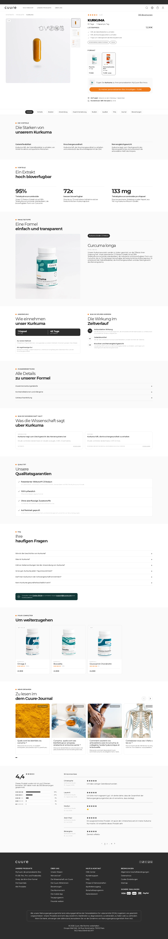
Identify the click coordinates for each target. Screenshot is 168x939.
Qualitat (105, 112)
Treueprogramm (57, 898)
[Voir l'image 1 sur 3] (75, 22)
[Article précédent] (144, 698)
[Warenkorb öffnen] (157, 8)
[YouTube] (146, 862)
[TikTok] (143, 862)
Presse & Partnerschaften (96, 883)
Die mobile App (57, 894)
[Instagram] (140, 862)
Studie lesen (77, 446)
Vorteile (29, 112)
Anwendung (63, 112)
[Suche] (146, 7)
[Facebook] (149, 862)
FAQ (114, 112)
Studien (94, 112)
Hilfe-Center (90, 872)
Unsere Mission (57, 872)
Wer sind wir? (56, 876)
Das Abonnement (58, 890)
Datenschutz (126, 876)
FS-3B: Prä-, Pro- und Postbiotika (28, 876)
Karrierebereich (92, 894)
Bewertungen (136, 112)
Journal (123, 112)
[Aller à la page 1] (16, 757)
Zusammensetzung (80, 112)
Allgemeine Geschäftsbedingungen (135, 872)
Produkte (20, 15)
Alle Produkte (20, 887)
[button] (32, 649)
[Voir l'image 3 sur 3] (75, 43)
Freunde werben (57, 901)
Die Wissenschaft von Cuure (62, 879)
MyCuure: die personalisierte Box (28, 872)
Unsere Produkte (44, 8)
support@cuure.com (64, 595)
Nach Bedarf (28, 8)
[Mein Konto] (163, 7)
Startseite (10, 15)
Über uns (58, 8)
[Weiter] (114, 843)
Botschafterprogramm (95, 890)
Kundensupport (92, 876)
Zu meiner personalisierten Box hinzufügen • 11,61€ (120, 89)
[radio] (94, 64)
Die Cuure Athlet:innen (59, 883)
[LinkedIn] (151, 862)
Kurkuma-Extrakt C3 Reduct (98, 235)
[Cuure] (21, 862)
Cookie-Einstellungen (129, 879)
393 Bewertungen (145, 15)
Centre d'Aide (37, 595)
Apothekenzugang (93, 887)
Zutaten (50, 112)
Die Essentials (20, 883)
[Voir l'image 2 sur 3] (75, 33)
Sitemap (124, 883)
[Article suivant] (150, 698)
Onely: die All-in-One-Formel (26, 879)
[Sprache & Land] (152, 7)
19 (111, 844)
